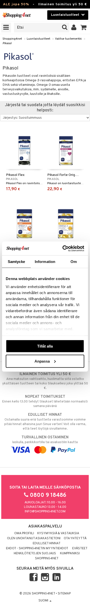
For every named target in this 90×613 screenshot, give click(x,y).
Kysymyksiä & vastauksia (58, 533)
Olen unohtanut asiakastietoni (33, 538)
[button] (83, 27)
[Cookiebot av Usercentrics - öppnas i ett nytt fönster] (63, 248)
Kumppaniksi (70, 554)
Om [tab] (73, 261)
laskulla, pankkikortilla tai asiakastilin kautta (45, 439)
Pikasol (7, 43)
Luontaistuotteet (38, 39)
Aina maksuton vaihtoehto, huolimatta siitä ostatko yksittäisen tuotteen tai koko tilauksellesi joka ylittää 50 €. (45, 381)
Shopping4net (12, 39)
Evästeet (80, 549)
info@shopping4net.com (45, 512)
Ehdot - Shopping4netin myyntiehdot (37, 549)
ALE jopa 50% (16, 4)
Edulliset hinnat (46, 543)
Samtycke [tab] (16, 261)
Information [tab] (45, 261)
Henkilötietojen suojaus (35, 554)
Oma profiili (24, 533)
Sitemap (64, 594)
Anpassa (42, 361)
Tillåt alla (45, 346)
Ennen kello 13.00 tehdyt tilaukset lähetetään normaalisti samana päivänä (45, 401)
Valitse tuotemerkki (68, 39)
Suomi (43, 601)
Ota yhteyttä (75, 538)
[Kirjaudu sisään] (73, 27)
